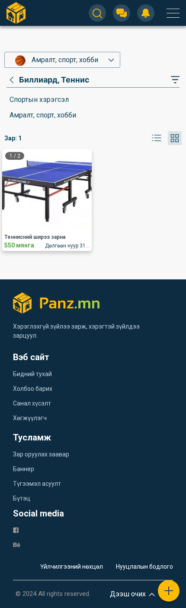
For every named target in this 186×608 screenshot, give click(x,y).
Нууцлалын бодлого (144, 566)
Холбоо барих (32, 388)
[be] (16, 544)
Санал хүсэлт (32, 403)
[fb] (16, 529)
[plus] (169, 591)
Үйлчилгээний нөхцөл (71, 566)
